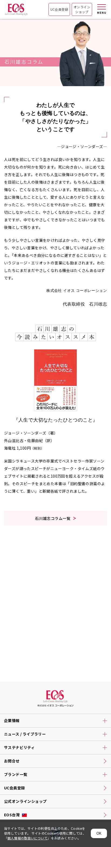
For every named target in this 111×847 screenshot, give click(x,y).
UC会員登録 (59, 9)
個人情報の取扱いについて (27, 838)
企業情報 (12, 720)
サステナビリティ (19, 747)
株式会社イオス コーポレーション (16, 11)
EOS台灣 (12, 814)
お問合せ (12, 761)
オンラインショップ (82, 9)
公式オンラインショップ (25, 801)
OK (99, 833)
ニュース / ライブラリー (25, 734)
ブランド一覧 (15, 774)
